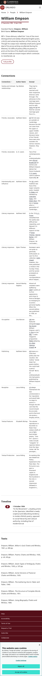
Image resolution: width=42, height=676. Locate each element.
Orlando (10, 7)
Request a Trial (6, 628)
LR (30, 387)
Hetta (31, 108)
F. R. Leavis (33, 173)
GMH (31, 290)
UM (30, 319)
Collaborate (5, 638)
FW (36, 108)
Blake (33, 192)
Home (3, 12)
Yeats (31, 199)
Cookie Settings (21, 660)
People (12, 12)
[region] (21, 659)
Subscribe (4, 633)
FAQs (3, 614)
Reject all (21, 666)
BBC (30, 334)
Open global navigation (2, 2)
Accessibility (5, 619)
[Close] (39, 645)
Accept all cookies (21, 672)
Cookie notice (32, 656)
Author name (21, 82)
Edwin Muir (33, 201)
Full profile (7, 62)
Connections (8, 82)
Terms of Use (5, 623)
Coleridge (32, 197)
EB (35, 432)
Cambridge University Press (11, 2)
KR (30, 118)
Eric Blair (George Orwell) (32, 345)
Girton (36, 203)
